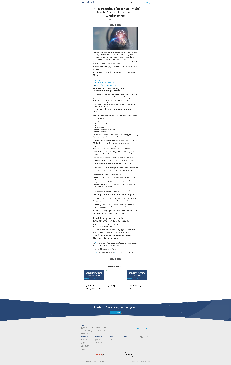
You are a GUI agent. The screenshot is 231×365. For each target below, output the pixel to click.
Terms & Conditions (134, 361)
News (110, 339)
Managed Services (99, 340)
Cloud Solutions (99, 342)
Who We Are (121, 2)
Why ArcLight (84, 339)
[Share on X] (115, 25)
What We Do (129, 2)
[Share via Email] (113, 25)
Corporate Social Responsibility (85, 346)
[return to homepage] (87, 2)
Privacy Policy (143, 361)
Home (148, 361)
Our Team (83, 342)
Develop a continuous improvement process (106, 85)
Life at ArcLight (84, 348)
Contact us (95, 252)
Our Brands (84, 340)
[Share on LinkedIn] (111, 25)
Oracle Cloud (117, 252)
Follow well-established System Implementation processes (110, 79)
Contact (146, 2)
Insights (136, 2)
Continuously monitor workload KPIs (104, 84)
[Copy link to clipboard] (120, 25)
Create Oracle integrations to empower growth (107, 80)
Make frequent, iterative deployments (104, 82)
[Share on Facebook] (118, 25)
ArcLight (95, 242)
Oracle (91, 282)
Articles (88, 282)
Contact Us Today (115, 312)
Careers (83, 349)
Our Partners (84, 343)
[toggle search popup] (140, 3)
